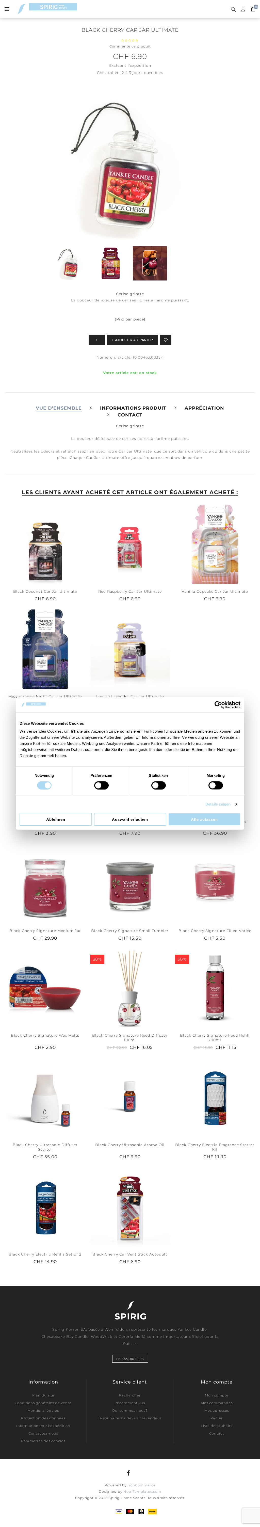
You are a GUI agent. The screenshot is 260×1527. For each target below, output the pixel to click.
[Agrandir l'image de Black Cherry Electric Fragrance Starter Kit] (215, 1097)
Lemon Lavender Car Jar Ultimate (130, 696)
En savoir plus (130, 1359)
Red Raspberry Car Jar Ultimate (130, 591)
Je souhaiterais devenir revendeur (129, 1418)
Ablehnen (55, 819)
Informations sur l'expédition (43, 1426)
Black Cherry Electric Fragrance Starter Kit (214, 1147)
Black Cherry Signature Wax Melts (45, 1035)
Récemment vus (130, 1403)
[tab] (59, 408)
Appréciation (204, 408)
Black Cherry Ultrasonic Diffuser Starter (45, 1147)
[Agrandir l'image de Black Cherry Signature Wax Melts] (45, 988)
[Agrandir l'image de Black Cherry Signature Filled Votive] (215, 883)
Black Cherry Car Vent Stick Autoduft (129, 1254)
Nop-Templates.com (142, 1491)
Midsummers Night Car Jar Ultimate (45, 696)
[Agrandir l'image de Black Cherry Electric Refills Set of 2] (45, 1207)
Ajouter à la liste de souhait (165, 340)
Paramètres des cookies (43, 1441)
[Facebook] (129, 1473)
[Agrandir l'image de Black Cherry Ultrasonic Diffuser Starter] (45, 1097)
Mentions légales (43, 1410)
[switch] (101, 785)
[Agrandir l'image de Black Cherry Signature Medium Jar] (45, 883)
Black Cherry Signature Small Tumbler (130, 930)
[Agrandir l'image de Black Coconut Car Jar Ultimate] (45, 544)
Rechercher (130, 1395)
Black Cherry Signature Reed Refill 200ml (215, 1037)
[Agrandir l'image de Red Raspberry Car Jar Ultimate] (130, 544)
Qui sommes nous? (130, 1410)
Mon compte (217, 1395)
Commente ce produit (130, 46)
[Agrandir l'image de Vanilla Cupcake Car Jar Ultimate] (215, 544)
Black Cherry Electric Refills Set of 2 (45, 1254)
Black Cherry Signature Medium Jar (45, 930)
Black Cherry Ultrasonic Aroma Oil (130, 1145)
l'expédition (139, 65)
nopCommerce (142, 1485)
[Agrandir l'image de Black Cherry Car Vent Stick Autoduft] (130, 1207)
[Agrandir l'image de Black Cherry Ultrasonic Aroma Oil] (130, 1097)
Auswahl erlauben (130, 819)
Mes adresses (216, 1410)
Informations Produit (133, 408)
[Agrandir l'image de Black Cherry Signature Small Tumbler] (130, 883)
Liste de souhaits (216, 1426)
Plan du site (43, 1395)
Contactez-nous (43, 1433)
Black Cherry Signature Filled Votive (214, 930)
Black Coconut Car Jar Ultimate (45, 591)
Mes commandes (217, 1403)
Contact (130, 415)
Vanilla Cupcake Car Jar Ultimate (215, 591)
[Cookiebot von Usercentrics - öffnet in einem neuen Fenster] (218, 705)
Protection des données (43, 1418)
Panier (216, 1418)
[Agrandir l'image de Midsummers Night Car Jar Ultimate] (45, 649)
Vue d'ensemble (59, 408)
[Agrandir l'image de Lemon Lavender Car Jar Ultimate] (130, 649)
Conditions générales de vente (43, 1403)
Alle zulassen (204, 819)
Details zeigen (218, 804)
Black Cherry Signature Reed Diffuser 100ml (130, 1037)
